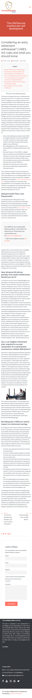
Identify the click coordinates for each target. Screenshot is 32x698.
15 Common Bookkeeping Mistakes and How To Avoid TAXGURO (8, 519)
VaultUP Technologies (16, 693)
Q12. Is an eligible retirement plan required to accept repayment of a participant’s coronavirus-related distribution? (15, 77)
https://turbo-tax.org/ (24, 207)
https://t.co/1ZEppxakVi (13, 235)
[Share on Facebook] (1, 534)
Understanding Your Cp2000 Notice (23, 517)
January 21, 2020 (6, 60)
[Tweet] (3, 534)
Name (7, 555)
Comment (7, 584)
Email (7, 562)
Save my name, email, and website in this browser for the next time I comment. (15, 579)
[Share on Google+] (6, 534)
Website (7, 569)
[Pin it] (8, 534)
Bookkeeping (16, 60)
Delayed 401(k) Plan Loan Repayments (14, 69)
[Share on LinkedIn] (10, 534)
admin (24, 60)
